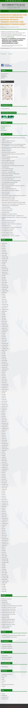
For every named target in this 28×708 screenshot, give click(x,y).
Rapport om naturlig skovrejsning (8, 220)
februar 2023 (4, 301)
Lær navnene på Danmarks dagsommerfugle (11, 180)
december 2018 (5, 384)
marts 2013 (4, 498)
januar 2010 (4, 557)
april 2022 (4, 318)
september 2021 (5, 330)
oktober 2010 (4, 542)
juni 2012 (3, 508)
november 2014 (5, 465)
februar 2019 (4, 380)
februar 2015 (4, 460)
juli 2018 (3, 392)
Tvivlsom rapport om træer (7, 232)
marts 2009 (4, 571)
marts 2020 (4, 358)
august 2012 (4, 506)
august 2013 (4, 489)
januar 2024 (4, 284)
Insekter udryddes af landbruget (8, 609)
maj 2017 (3, 414)
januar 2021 (4, 341)
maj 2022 (3, 316)
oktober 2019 (4, 367)
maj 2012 (3, 509)
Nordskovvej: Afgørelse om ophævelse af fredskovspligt (13, 202)
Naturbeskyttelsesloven (6, 126)
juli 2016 (3, 431)
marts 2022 (4, 319)
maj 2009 (3, 567)
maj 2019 (3, 375)
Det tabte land (5, 602)
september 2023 (5, 290)
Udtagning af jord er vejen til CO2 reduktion (11, 235)
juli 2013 (3, 491)
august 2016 (4, 430)
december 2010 (5, 538)
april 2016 (4, 436)
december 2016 (5, 423)
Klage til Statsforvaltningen (7, 175)
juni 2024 (3, 275)
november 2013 (5, 486)
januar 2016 (4, 442)
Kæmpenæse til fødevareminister (9, 610)
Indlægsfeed (4, 695)
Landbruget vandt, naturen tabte (8, 614)
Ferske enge (4, 676)
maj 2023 (3, 296)
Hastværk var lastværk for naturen (9, 607)
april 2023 (4, 297)
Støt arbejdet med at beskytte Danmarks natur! (11, 227)
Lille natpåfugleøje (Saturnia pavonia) (9, 182)
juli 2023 (3, 294)
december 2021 (5, 324)
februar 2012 (4, 515)
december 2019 (5, 363)
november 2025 (5, 258)
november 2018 (5, 386)
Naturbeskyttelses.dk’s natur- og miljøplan (10, 190)
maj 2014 (3, 475)
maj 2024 (3, 277)
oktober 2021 (4, 328)
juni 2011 (3, 528)
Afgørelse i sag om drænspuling (8, 140)
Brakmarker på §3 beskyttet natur (9, 152)
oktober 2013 (4, 487)
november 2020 (5, 345)
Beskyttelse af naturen (6, 150)
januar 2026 (4, 255)
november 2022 (5, 306)
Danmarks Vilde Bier (6, 158)
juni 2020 (3, 353)
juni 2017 (3, 413)
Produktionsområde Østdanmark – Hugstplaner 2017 (13, 215)
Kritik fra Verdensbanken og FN (8, 612)
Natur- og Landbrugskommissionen (9, 188)
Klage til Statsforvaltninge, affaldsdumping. (11, 173)
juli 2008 (3, 584)
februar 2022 (4, 321)
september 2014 (5, 469)
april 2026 (4, 250)
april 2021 (4, 336)
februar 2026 (4, 253)
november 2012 (5, 503)
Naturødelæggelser (6, 193)
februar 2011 (4, 535)
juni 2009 (3, 565)
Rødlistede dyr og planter (7, 648)
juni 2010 (3, 548)
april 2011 (4, 531)
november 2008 (5, 577)
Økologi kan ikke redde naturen (8, 621)
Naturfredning (5, 666)
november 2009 (5, 560)
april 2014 (4, 477)
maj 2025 (3, 265)
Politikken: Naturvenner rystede (8, 624)
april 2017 (4, 416)
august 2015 (4, 450)
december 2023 (5, 285)
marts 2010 (4, 554)
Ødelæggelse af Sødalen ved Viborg (9, 214)
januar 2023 (4, 302)
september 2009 (5, 562)
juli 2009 (3, 564)
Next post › (10, 53)
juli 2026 (3, 245)
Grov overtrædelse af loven (7, 168)
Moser (3, 679)
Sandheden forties (6, 627)
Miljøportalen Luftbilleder (7, 657)
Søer (3, 682)
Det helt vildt (4, 600)
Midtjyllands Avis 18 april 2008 (8, 184)
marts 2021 (4, 338)
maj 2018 (3, 396)
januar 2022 (4, 323)
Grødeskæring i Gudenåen (7, 170)
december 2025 (5, 257)
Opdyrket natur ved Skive (7, 208)
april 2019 (4, 377)
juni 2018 (3, 394)
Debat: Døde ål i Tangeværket (8, 162)
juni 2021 (3, 333)
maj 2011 (3, 530)
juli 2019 (3, 372)
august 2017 (4, 409)
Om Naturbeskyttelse (6, 207)
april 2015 (4, 457)
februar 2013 (4, 499)
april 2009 (4, 569)
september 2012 (5, 504)
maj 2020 (3, 355)
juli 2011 (3, 526)
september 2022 (5, 309)
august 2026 (4, 243)
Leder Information (5, 615)
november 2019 (5, 365)
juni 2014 (3, 474)
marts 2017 (4, 418)
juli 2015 (3, 452)
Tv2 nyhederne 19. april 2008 (8, 229)
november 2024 (5, 270)
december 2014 (5, 464)
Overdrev (4, 681)
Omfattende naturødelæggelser (8, 619)
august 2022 (4, 311)
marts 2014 (4, 479)
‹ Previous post (3, 53)
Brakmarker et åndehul (6, 599)
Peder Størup (16, 27)
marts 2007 (4, 591)
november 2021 (5, 326)
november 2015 (5, 445)
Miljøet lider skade (5, 617)
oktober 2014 (4, 467)
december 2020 (5, 343)
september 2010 (5, 543)
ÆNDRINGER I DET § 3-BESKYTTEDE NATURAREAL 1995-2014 (14, 635)
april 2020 (4, 357)
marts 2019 (4, 379)
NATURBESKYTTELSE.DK (13, 5)
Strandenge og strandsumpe (8, 684)
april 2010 (4, 552)
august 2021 (4, 331)
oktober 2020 (4, 346)
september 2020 (5, 348)
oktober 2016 (4, 426)
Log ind (3, 693)
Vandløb (3, 686)
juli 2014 (3, 472)
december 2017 (5, 404)
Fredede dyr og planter (6, 644)
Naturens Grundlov (6, 192)
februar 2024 (4, 282)
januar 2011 (4, 537)
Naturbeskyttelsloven (6, 659)
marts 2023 (4, 299)
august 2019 (4, 370)
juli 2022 (3, 313)
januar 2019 (4, 382)
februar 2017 (4, 419)
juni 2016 (3, 433)
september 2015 (5, 448)
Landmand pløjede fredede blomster (9, 637)
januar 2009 (4, 574)
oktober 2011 (4, 521)
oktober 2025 (4, 260)
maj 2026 (3, 248)
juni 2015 (3, 453)
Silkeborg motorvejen (6, 225)
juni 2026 (3, 246)
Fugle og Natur (5, 655)
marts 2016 (4, 438)
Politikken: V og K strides (7, 626)
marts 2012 (4, 513)
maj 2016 (3, 435)
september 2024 (5, 273)
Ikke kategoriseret (5, 48)
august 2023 (4, 292)
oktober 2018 (4, 387)
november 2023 (5, 287)
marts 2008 (4, 589)
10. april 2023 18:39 (8, 27)
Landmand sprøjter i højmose (8, 178)
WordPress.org (5, 698)
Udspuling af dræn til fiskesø (8, 234)
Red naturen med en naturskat (8, 222)
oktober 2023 (4, 289)
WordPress (19, 706)
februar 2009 (4, 572)
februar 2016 (4, 440)
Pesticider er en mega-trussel (8, 622)
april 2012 (4, 511)
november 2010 (5, 540)
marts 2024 (4, 280)
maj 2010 (3, 550)
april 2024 (4, 279)
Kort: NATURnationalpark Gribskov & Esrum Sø (11, 177)
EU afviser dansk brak (6, 604)
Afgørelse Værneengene (7, 142)
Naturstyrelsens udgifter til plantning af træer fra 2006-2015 (14, 195)
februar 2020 (4, 360)
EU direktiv (3, 127)
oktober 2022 (4, 307)
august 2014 (4, 470)
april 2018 (4, 397)
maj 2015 (3, 455)
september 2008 (5, 581)
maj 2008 (3, 588)
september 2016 (5, 428)
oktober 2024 (4, 272)
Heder (3, 677)
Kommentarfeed (5, 697)
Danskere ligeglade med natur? (8, 160)
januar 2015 (4, 462)
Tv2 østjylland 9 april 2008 (7, 230)
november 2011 (5, 520)
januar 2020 (4, 362)
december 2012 (5, 501)
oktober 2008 (4, 579)
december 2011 (5, 518)
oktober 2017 (4, 408)
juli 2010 (3, 547)
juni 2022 (3, 314)
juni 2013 (3, 492)
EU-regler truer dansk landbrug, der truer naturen (12, 605)
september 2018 (5, 389)
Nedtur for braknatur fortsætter (8, 199)
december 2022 (5, 304)
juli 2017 (3, 411)
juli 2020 (3, 352)
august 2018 (4, 391)
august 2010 (4, 545)
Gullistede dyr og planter (7, 646)
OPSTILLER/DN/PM (5, 212)
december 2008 (5, 576)
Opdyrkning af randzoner (7, 210)
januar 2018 (4, 402)
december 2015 (5, 443)
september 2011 (5, 523)
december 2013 (5, 484)
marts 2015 (4, 459)
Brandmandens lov (6, 108)
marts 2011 (4, 533)
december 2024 (5, 268)
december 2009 (5, 559)
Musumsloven (4, 130)
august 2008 (4, 582)
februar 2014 (4, 481)
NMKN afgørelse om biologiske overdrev (10, 200)
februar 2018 (4, 401)
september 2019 (5, 369)
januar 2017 (4, 421)
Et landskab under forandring (8, 163)
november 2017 (5, 406)
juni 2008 (3, 586)
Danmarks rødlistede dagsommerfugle (10, 157)
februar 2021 (4, 340)
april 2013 (4, 496)
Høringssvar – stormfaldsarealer (8, 172)
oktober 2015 (4, 447)
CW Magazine (9, 706)
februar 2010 (4, 555)
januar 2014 (4, 482)
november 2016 (5, 425)
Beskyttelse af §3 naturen (7, 674)
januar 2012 (4, 516)
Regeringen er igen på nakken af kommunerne (11, 223)
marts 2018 (4, 399)
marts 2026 (4, 251)
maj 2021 (3, 335)
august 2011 (4, 525)
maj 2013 (3, 494)
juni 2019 (3, 374)
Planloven (3, 128)
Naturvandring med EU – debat (8, 197)
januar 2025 (4, 267)
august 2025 (4, 262)
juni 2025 (3, 263)
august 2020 (4, 350)
